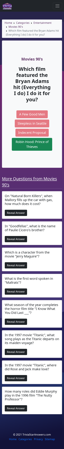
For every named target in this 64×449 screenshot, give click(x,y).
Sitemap (50, 439)
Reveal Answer (16, 213)
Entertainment (42, 23)
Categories (23, 23)
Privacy (38, 439)
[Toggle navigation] (57, 6)
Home (8, 23)
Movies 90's (16, 27)
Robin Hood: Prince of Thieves (32, 144)
